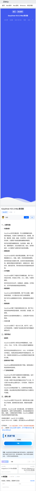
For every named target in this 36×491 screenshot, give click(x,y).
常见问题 (30, 5)
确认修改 (32, 480)
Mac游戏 (15, 5)
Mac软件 (9, 5)
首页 (3, 5)
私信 (32, 217)
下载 (18, 443)
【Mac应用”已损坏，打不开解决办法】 (21, 428)
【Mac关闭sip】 (6, 430)
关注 (27, 217)
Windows (23, 5)
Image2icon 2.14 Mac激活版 (9, 468)
